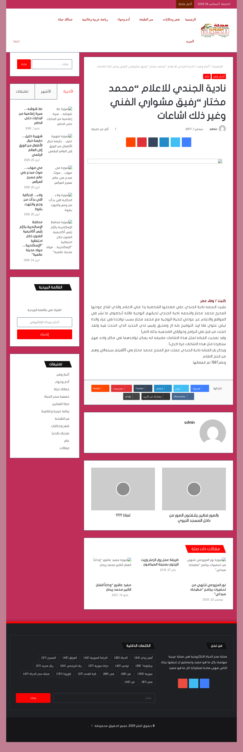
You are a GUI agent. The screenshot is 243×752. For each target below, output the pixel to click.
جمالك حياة (65, 19)
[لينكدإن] (164, 142)
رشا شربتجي (71, 665)
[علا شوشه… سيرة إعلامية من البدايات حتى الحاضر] (59, 117)
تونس (122, 665)
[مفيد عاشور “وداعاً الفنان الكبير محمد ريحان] (111, 569)
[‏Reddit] (131, 142)
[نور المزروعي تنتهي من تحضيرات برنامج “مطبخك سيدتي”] (206, 569)
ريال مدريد (44, 665)
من (130, 682)
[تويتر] (175, 142)
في (108, 673)
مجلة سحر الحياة (36, 673)
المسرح (48, 657)
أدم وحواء (123, 19)
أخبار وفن (203, 66)
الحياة (121, 657)
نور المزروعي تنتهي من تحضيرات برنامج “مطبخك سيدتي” (208, 589)
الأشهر (46, 91)
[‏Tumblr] (153, 142)
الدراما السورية (95, 657)
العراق (70, 657)
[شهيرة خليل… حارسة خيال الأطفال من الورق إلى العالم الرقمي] (59, 144)
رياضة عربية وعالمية (95, 19)
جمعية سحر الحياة (56, 396)
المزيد (190, 41)
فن (126, 673)
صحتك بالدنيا (60, 433)
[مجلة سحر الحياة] (215, 30)
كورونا (63, 673)
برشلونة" (144, 665)
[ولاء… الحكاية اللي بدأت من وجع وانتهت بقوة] (59, 203)
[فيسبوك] (186, 142)
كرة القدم (87, 673)
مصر (147, 682)
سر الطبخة (146, 19)
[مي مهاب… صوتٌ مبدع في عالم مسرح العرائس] (59, 175)
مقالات (64, 448)
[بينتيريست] (142, 142)
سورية (145, 673)
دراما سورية (98, 665)
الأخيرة (68, 91)
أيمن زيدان (143, 657)
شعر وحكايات (171, 19)
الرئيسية (190, 19)
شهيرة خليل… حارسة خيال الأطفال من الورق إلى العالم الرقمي (30, 145)
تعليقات (22, 91)
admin (213, 129)
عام (207, 76)
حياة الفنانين (60, 404)
